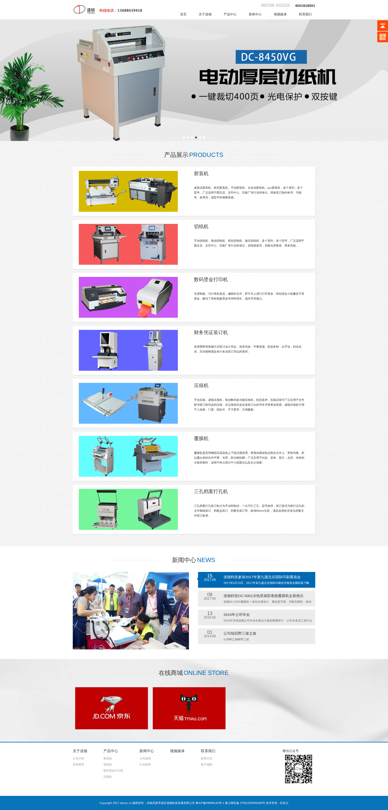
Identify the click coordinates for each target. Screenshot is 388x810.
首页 (183, 14)
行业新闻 (145, 764)
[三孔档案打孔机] (128, 509)
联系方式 (206, 758)
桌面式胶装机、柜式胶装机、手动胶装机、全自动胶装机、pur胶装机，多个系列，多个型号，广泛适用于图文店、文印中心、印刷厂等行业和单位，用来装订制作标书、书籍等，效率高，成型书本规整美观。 (248, 192)
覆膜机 (201, 438)
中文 (267, 5)
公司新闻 (145, 758)
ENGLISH (283, 5)
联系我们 (305, 14)
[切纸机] (128, 244)
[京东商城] (111, 707)
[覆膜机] (128, 456)
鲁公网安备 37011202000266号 (245, 803)
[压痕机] (128, 403)
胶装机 (201, 173)
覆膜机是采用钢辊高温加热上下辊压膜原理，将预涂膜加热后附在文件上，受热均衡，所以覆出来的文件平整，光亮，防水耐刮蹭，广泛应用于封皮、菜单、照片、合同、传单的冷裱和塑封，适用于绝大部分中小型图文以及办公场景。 (249, 457)
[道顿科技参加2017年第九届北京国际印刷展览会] (131, 610)
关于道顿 (205, 14)
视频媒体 (280, 14)
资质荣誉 (78, 764)
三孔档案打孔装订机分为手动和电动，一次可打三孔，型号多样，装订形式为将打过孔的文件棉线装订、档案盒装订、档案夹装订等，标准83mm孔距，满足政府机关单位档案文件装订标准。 (249, 510)
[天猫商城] (189, 707)
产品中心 (230, 14)
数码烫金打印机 (211, 279)
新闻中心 (255, 14)
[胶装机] (128, 191)
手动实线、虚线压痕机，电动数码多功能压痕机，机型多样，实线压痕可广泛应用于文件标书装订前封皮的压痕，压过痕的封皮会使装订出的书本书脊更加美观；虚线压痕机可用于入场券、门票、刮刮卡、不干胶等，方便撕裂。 (249, 404)
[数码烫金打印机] (128, 297)
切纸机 (201, 226)
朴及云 (284, 803)
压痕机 (201, 385)
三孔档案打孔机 (211, 491)
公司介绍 (78, 758)
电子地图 (206, 764)
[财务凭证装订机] (128, 350)
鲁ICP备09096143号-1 (210, 803)
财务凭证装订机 (211, 332)
